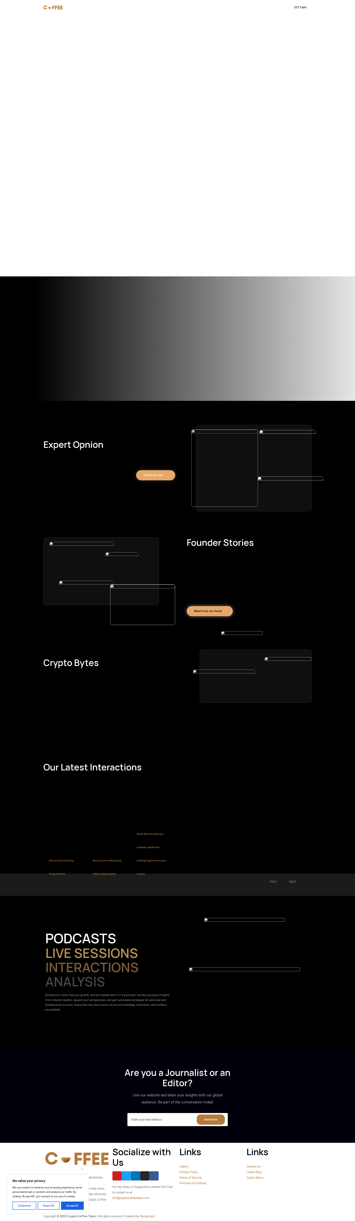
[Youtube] (117, 1176)
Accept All (72, 1205)
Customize (24, 1205)
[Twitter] (126, 1176)
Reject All (48, 1205)
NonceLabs (147, 1216)
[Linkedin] (135, 1176)
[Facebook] (154, 1176)
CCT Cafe (300, 7)
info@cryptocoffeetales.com (130, 1198)
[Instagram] (144, 1176)
